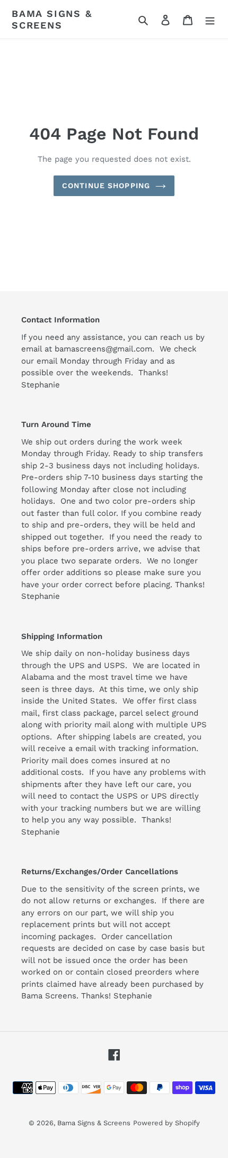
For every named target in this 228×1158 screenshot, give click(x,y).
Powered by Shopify (166, 1123)
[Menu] (210, 19)
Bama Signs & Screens (52, 19)
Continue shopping (106, 185)
